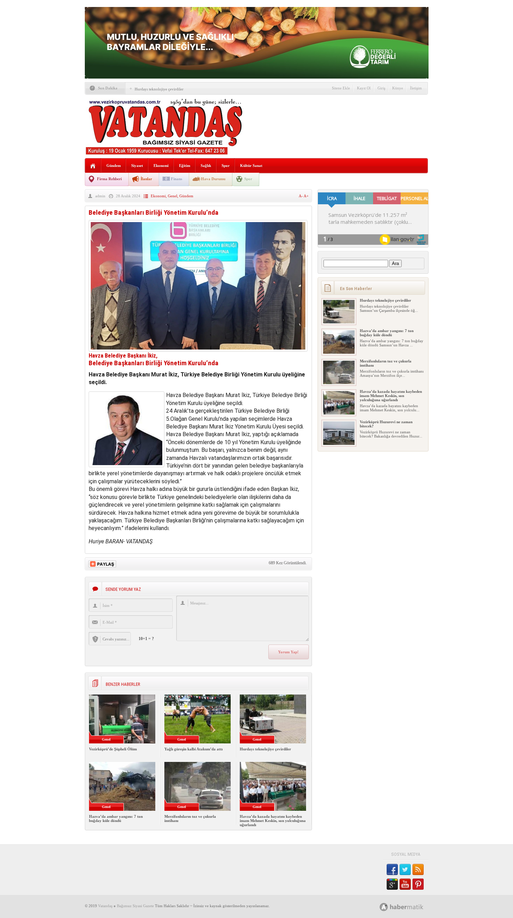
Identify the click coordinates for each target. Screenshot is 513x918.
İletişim (416, 88)
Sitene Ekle (341, 88)
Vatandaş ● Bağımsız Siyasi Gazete (126, 906)
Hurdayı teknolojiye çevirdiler (159, 89)
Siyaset (137, 165)
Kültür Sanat (251, 165)
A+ (306, 196)
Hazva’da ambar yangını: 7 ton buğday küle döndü (116, 818)
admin (100, 196)
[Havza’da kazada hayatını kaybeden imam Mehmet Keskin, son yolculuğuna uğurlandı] (339, 413)
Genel (172, 196)
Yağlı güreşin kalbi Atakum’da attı (193, 749)
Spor (226, 165)
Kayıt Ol (364, 88)
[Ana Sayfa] (93, 166)
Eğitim (184, 165)
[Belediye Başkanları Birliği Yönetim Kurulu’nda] (198, 349)
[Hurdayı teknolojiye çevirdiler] (339, 322)
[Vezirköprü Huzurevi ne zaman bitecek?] (339, 443)
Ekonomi (161, 165)
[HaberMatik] (409, 907)
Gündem (113, 165)
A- (301, 196)
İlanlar (146, 179)
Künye (397, 88)
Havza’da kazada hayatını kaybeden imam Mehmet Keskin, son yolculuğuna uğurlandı (273, 820)
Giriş (381, 88)
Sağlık (206, 165)
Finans (176, 179)
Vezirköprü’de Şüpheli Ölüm (113, 749)
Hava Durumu (213, 179)
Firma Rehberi (109, 179)
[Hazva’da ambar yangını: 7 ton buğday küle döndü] (339, 352)
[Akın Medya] (384, 907)
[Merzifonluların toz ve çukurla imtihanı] (339, 382)
